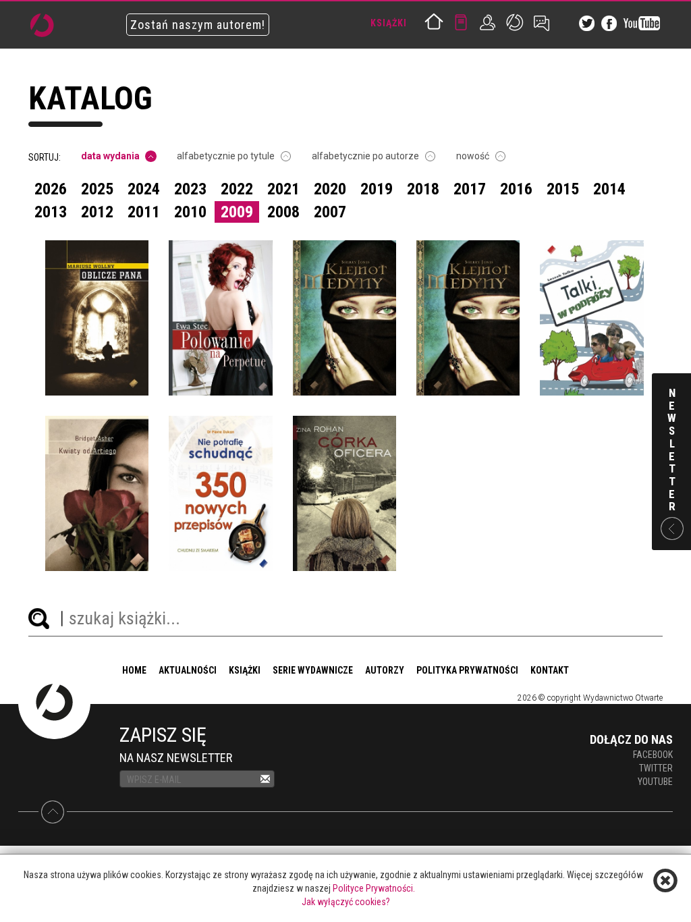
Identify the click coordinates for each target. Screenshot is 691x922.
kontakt (549, 670)
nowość (472, 156)
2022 (237, 189)
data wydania (110, 156)
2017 (469, 189)
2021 (283, 189)
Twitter (656, 768)
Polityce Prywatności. (374, 888)
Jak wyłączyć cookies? (346, 901)
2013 (50, 211)
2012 (97, 211)
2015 (563, 189)
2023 (190, 189)
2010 (190, 211)
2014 (609, 189)
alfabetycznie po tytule (226, 156)
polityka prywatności (467, 670)
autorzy (384, 670)
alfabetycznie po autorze (365, 156)
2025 (97, 189)
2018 (423, 189)
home (134, 670)
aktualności (188, 670)
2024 (144, 189)
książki (244, 670)
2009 (237, 211)
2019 (376, 189)
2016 (516, 189)
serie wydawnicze (313, 670)
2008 (283, 211)
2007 (330, 211)
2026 (50, 189)
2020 (330, 189)
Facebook (653, 754)
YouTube (655, 781)
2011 (144, 211)
